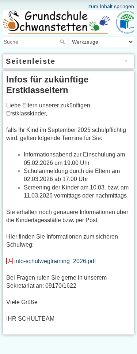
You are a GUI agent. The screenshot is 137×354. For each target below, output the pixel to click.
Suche (63, 41)
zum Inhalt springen (111, 6)
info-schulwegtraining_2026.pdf (55, 261)
